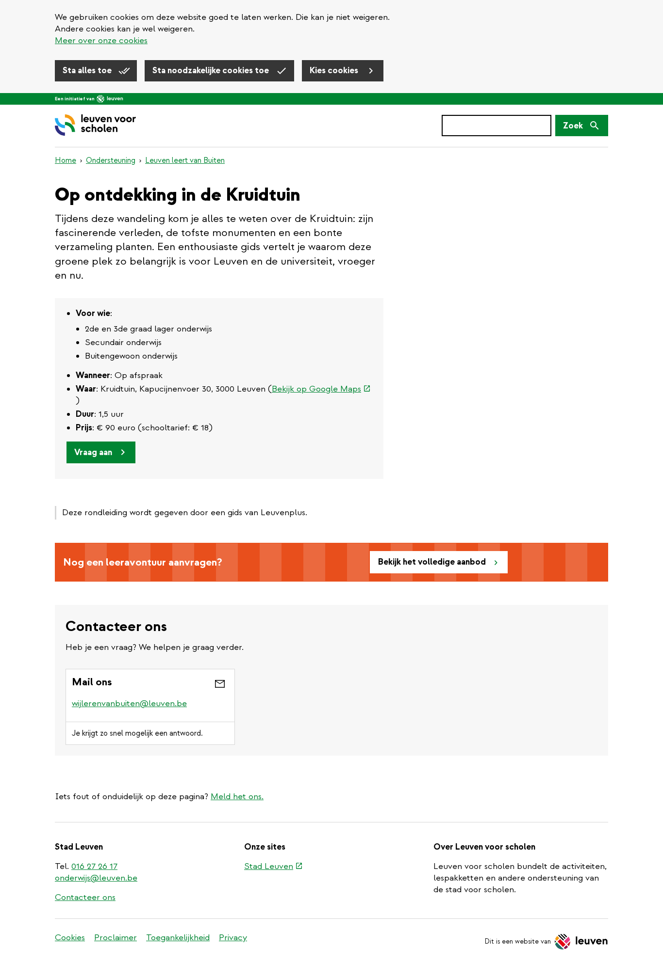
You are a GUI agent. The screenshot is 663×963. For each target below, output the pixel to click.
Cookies (70, 937)
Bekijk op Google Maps (321, 389)
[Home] (95, 126)
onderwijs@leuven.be (96, 878)
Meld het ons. (237, 796)
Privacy (233, 937)
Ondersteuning (110, 160)
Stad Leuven (273, 867)
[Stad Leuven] (110, 99)
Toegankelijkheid (178, 937)
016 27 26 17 (94, 866)
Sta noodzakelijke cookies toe (211, 70)
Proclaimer (115, 937)
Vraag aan (93, 452)
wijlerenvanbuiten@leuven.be (129, 703)
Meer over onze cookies (101, 40)
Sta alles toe (88, 70)
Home (65, 160)
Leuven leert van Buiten (185, 160)
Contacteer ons (85, 897)
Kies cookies (335, 70)
